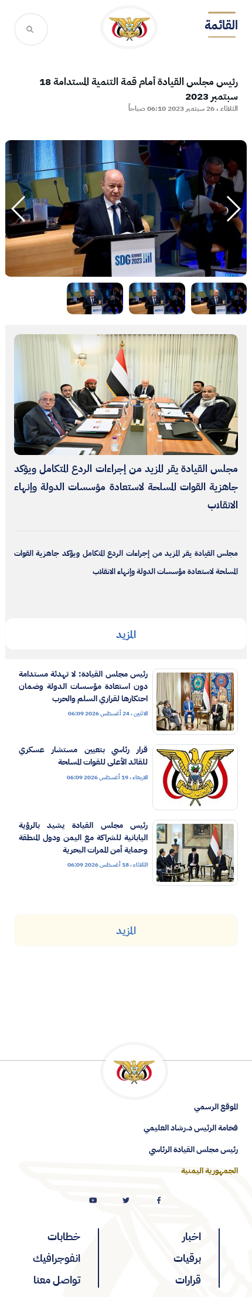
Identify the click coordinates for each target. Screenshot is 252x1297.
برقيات (187, 1258)
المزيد (126, 634)
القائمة (221, 25)
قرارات (188, 1280)
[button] (19, 209)
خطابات (63, 1236)
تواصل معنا (56, 1280)
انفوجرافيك (56, 1258)
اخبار (191, 1236)
